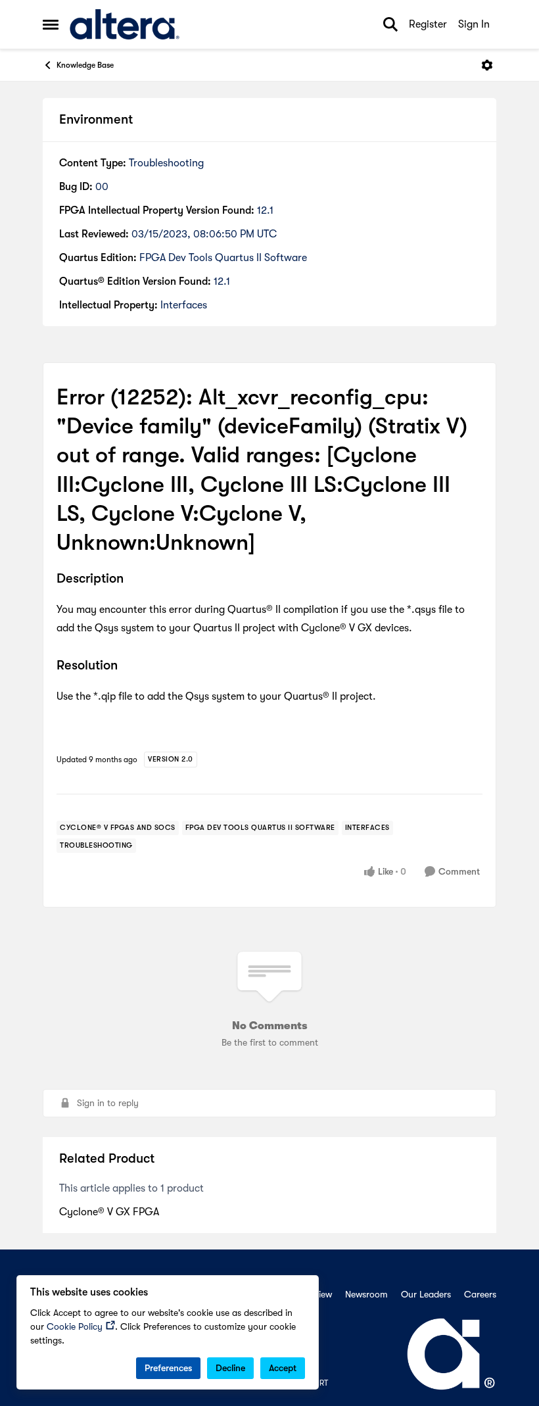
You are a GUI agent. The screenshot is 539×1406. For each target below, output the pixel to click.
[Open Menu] (487, 65)
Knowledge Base (85, 65)
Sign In (474, 24)
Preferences (168, 1368)
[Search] (390, 24)
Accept (282, 1368)
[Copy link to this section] (133, 579)
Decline (230, 1368)
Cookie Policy (75, 1326)
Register (428, 24)
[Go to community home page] (124, 24)
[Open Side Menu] (50, 24)
